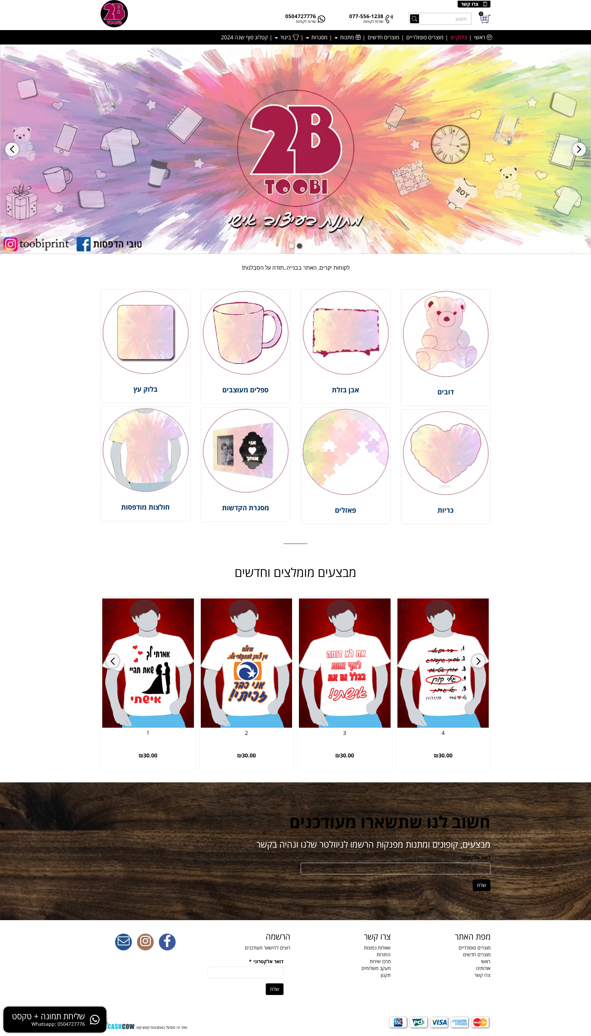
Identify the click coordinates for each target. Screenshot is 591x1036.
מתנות (347, 37)
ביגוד (285, 37)
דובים (445, 391)
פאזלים (345, 510)
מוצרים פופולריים (425, 37)
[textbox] (295, 268)
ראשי (480, 37)
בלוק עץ (145, 389)
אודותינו (483, 968)
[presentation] (12, 149)
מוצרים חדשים (383, 37)
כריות (445, 510)
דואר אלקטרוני (475, 857)
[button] (299, 245)
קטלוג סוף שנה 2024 (244, 37)
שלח (481, 885)
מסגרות (319, 37)
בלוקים (458, 37)
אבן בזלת (345, 389)
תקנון (386, 975)
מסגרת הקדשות (245, 507)
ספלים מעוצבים (245, 389)
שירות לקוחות (373, 21)
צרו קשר (469, 4)
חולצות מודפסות (145, 507)
